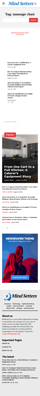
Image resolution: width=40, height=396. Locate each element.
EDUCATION (5, 202)
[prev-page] (8, 102)
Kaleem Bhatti (9, 180)
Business (5, 212)
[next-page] (12, 102)
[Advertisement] (20, 50)
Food (4, 364)
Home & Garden (7, 192)
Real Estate (6, 222)
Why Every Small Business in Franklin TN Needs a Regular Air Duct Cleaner (19, 96)
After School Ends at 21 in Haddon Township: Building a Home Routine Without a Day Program (19, 85)
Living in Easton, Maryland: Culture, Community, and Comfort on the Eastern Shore (19, 218)
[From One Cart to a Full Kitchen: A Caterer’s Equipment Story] (20, 158)
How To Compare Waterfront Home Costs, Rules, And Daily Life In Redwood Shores (19, 74)
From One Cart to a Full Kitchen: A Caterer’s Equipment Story (19, 63)
